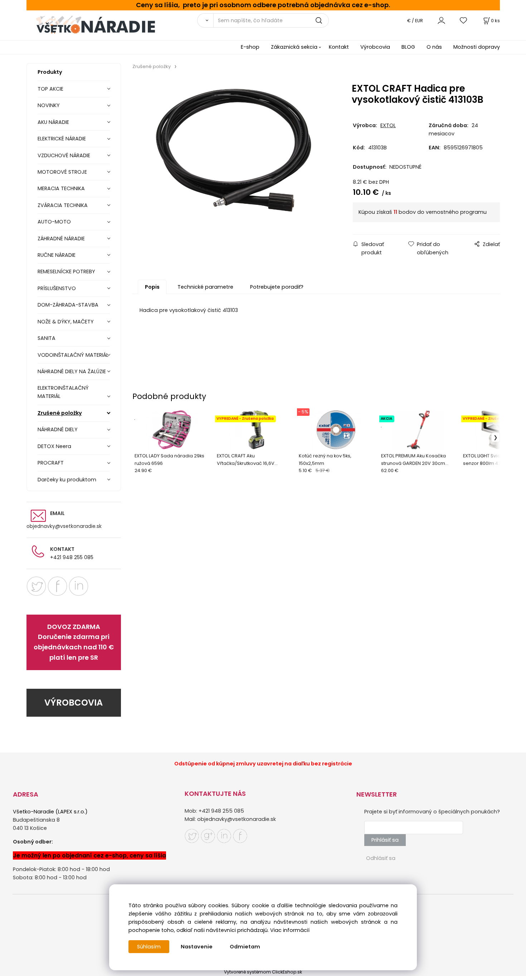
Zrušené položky (60, 413)
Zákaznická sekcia (294, 47)
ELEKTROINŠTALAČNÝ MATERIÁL (63, 392)
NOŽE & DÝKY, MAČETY (66, 321)
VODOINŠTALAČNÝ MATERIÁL (73, 355)
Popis (152, 286)
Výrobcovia (375, 47)
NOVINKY (49, 105)
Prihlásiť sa (385, 839)
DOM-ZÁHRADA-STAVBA (68, 304)
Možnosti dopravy (476, 47)
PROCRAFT (51, 462)
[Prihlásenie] (441, 20)
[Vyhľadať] (205, 20)
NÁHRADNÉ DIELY (58, 429)
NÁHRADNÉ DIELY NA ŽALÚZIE (72, 371)
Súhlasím (149, 946)
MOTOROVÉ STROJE (62, 172)
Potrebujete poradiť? (276, 286)
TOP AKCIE (50, 88)
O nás (434, 47)
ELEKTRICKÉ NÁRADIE (62, 138)
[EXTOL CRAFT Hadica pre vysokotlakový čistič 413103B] (233, 150)
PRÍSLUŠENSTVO (57, 288)
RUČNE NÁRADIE (57, 255)
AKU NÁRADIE (53, 122)
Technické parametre (205, 286)
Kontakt (339, 47)
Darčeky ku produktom (67, 479)
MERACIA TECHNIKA (61, 188)
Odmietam (245, 946)
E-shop (250, 47)
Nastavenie (197, 946)
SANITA (46, 338)
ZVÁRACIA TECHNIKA (63, 205)
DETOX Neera (54, 446)
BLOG (408, 47)
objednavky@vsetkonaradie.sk (64, 526)
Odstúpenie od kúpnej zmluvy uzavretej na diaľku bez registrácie (263, 763)
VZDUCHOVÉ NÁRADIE (64, 155)
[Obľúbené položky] (464, 20)
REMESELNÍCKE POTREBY (66, 271)
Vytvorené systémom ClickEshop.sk (263, 972)
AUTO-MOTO (54, 221)
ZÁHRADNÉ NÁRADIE (61, 238)
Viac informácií (290, 930)
